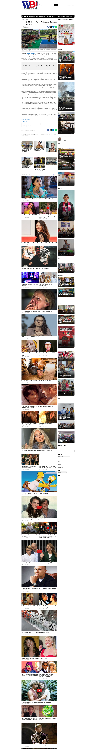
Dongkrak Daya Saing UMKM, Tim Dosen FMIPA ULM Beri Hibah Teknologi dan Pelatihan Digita (27, 150)
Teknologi (60, 275)
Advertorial (60, 350)
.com (27, 121)
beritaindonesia (30, 123)
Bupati (36, 123)
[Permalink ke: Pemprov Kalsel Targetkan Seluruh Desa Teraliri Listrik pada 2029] (51, 146)
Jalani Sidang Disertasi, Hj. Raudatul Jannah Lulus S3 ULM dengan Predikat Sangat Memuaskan (39, 170)
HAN (39, 123)
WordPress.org (60, 467)
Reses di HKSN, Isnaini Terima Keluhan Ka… (64, 441)
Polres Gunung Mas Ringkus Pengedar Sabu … (64, 346)
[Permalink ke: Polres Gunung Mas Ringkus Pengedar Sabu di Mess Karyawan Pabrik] (66, 337)
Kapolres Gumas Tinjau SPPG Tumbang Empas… (64, 418)
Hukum (60, 310)
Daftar (59, 461)
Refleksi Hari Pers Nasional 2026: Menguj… (65, 132)
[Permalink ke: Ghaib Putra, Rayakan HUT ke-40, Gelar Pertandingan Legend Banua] (66, 153)
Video (59, 398)
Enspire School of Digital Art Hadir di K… (66, 295)
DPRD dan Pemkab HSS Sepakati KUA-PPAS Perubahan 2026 (50, 66)
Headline (60, 49)
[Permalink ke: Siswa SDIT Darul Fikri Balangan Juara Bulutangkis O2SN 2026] (66, 179)
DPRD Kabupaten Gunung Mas (66, 138)
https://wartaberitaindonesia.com (29, 130)
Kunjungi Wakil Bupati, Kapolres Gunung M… (65, 376)
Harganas (42, 123)
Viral (59, 258)
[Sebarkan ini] (48, 27)
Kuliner (59, 303)
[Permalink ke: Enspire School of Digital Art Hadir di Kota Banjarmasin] (66, 292)
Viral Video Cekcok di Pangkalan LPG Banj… (66, 61)
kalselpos (24, 121)
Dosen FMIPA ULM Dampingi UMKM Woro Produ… (65, 285)
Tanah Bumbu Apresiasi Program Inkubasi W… (65, 427)
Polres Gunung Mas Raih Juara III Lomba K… (65, 394)
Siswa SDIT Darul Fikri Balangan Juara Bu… (66, 184)
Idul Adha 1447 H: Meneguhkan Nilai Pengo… (65, 219)
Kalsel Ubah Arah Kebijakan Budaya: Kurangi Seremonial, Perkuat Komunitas (39, 149)
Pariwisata (60, 299)
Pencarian (56, 5)
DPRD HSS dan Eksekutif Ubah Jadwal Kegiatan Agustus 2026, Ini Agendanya (27, 66)
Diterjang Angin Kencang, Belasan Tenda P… (65, 119)
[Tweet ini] (51, 27)
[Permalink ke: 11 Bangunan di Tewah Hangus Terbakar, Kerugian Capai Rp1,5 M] (66, 72)
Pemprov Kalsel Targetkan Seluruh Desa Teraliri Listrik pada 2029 (51, 153)
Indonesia (60, 188)
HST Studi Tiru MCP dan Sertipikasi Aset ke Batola (49, 134)
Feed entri (59, 464)
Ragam (59, 402)
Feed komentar (60, 465)
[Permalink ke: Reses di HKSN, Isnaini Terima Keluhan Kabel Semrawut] (66, 437)
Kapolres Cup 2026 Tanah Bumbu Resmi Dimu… (65, 168)
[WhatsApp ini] (56, 27)
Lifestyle (60, 262)
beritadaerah (24, 123)
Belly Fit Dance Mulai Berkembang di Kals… (66, 271)
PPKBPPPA (24, 125)
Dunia (59, 143)
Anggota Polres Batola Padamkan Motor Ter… (65, 109)
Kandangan (50, 123)
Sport (59, 147)
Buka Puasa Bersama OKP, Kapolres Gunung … (65, 236)
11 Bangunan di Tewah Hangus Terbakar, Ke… (65, 78)
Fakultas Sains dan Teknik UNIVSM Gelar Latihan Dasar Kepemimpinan (51, 166)
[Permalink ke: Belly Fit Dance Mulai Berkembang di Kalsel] (66, 268)
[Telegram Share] (53, 27)
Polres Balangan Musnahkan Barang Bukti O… (65, 322)
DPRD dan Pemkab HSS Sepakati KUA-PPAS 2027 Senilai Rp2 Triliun (39, 66)
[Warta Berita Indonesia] (30, 5)
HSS (46, 123)
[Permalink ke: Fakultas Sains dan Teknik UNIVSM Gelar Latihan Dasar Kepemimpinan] (51, 161)
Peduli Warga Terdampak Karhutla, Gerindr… (65, 359)
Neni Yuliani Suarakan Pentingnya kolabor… (66, 140)
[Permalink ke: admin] (23, 26)
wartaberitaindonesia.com (31, 53)
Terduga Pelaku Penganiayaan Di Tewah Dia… (65, 312)
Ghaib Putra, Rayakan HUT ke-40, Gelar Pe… (65, 157)
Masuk (59, 462)
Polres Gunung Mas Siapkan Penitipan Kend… (64, 254)
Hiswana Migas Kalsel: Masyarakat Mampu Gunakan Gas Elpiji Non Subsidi (30, 134)
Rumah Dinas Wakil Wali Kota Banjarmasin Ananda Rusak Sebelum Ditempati (27, 166)
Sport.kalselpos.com (26, 119)
